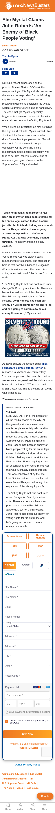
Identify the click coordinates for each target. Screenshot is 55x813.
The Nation (8, 788)
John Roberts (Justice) (14, 778)
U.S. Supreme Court (13, 783)
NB (31, 778)
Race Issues (32, 788)
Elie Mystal (36, 774)
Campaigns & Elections (14, 774)
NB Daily (31, 783)
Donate (45, 796)
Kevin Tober (9, 45)
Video (20, 788)
